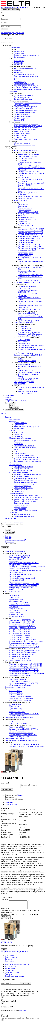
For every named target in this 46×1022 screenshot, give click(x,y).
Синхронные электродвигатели (25, 139)
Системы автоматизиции (18, 472)
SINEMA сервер (24, 340)
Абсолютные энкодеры (22, 143)
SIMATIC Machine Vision (27, 361)
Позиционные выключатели (24, 74)
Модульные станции (21, 105)
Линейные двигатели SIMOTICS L (31, 235)
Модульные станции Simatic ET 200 (27, 282)
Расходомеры (18, 63)
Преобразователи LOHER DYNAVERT (23, 668)
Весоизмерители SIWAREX (28, 212)
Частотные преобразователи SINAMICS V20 (28, 287)
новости (8, 397)
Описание (9, 802)
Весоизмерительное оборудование (26, 55)
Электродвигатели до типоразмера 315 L (24, 647)
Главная (8, 536)
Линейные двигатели (21, 131)
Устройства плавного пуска (24, 84)
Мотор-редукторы (20, 135)
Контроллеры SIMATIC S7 (27, 313)
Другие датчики (19, 57)
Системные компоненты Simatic (29, 372)
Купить (4, 949)
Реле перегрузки (24, 181)
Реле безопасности (25, 177)
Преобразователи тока (22, 97)
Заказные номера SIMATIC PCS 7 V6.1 (23, 729)
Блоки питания (14, 47)
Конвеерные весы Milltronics (28, 214)
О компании (9, 955)
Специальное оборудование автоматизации (24, 383)
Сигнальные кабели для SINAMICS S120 (24, 651)
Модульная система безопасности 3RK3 (24, 563)
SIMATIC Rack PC (24, 330)
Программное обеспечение (23, 108)
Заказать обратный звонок (10, 9)
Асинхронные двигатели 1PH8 (29, 246)
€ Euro (12, 405)
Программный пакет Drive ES (29, 309)
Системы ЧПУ (19, 120)
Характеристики (11, 804)
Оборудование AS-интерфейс (29, 166)
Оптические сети (24, 343)
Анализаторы (19, 61)
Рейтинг (4, 914)
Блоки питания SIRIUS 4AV (28, 156)
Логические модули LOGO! (28, 315)
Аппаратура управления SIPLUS (26, 150)
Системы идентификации (23, 116)
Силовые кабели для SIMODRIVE (30, 275)
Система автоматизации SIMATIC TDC (23, 683)
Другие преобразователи (23, 99)
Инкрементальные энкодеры (24, 145)
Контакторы (18, 72)
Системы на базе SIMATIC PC (29, 336)
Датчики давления (20, 51)
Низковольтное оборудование (20, 438)
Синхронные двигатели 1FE (28, 242)
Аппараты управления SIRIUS (16, 540)
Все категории (10, 518)
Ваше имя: (4, 899)
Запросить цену (7, 789)
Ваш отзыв (5, 908)
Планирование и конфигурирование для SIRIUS (27, 566)
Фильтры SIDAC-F (25, 198)
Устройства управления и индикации (27, 86)
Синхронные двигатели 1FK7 (29, 238)
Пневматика (13, 91)
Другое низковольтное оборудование (27, 89)
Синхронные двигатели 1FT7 (29, 240)
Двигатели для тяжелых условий (26, 128)
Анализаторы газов (25, 208)
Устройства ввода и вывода (28, 378)
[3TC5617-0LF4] (13, 772)
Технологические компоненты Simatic (23, 735)
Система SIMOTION (25, 185)
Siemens (20, 795)
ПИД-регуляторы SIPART (27, 219)
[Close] (2, 12)
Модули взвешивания (26, 217)
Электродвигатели (16, 493)
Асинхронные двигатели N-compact (31, 248)
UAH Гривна (14, 407)
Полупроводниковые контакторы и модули (25, 570)
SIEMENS (9, 538)
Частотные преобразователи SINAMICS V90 (28, 291)
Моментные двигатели (22, 133)
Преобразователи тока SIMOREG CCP (23, 672)
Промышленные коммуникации (25, 110)
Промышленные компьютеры (24, 112)
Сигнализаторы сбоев (26, 225)
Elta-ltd (3, 413)
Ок (2, 997)
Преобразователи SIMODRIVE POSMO (24, 670)
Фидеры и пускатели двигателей (26, 87)
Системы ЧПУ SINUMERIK (24, 380)
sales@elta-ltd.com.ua (23, 7)
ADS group (23, 1010)
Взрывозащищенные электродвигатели (28, 126)
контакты (8, 399)
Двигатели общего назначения (25, 129)
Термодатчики (19, 53)
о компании (9, 395)
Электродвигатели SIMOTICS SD (30, 233)
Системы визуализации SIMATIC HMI (28, 355)
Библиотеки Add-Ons (25, 364)
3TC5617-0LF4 (6, 942)
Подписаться (26, 983)
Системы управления (21, 118)
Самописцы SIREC (25, 223)
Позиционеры (23, 221)
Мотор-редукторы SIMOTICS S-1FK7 (23, 645)
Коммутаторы (23, 342)
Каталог (8, 417)
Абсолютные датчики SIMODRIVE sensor (24, 744)
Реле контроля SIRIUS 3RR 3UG (30, 179)
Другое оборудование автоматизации (27, 103)
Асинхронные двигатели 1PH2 (29, 244)
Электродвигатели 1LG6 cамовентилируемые (27, 251)
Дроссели (17, 70)
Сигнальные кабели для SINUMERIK (26, 272)
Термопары (22, 215)
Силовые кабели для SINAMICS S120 (23, 656)
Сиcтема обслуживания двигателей (31, 183)
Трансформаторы (20, 82)
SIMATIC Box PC (24, 326)
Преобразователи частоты (23, 95)
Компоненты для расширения (29, 332)
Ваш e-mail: (5, 783)
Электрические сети (25, 353)
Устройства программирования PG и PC (24, 714)
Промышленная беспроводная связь (31, 345)
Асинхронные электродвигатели (26, 124)
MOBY (20, 359)
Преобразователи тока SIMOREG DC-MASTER (26, 673)
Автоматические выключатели (25, 68)
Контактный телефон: (29, 785)
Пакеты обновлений (25, 370)
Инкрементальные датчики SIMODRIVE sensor (28, 392)
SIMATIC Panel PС (25, 328)
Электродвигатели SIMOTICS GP (30, 231)
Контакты (8, 959)
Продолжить (6, 916)
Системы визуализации (22, 114)
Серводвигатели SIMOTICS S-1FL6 (31, 229)
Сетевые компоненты (26, 347)
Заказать (4, 29)
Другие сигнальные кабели (28, 280)
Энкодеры (13, 512)
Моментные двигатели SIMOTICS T (31, 236)
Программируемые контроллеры (26, 107)
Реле (15, 80)
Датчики (12, 421)
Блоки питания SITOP (22, 200)
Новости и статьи (11, 957)
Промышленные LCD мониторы (30, 334)
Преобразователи (15, 465)
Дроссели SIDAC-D (25, 158)
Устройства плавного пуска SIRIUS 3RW (24, 584)
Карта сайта (9, 961)
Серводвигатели (20, 137)
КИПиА (12, 430)
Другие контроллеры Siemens (28, 321)
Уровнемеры (18, 64)
